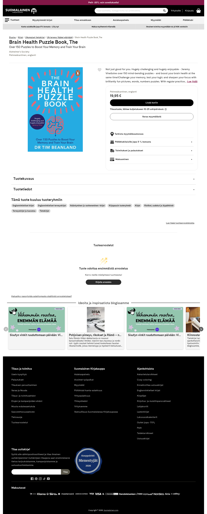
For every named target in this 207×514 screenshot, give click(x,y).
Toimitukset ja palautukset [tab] (129, 150)
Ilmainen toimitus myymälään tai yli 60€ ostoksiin (167, 27)
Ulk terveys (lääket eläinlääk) (60, 37)
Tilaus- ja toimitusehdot (23, 395)
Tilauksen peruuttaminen (24, 385)
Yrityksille (176, 10)
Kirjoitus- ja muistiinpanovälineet (154, 401)
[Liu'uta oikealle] (201, 329)
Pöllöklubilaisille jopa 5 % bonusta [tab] (133, 141)
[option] (40, 27)
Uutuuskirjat (143, 438)
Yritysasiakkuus (82, 395)
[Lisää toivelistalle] (99, 69)
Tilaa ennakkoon (82, 20)
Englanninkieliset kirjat (23, 205)
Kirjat (20, 37)
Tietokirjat (44, 211)
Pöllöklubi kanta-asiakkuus (88, 390)
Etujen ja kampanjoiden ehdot (26, 401)
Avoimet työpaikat (84, 379)
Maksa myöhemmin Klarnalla (103, 27)
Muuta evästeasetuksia (23, 406)
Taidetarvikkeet (145, 433)
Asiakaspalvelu (121, 20)
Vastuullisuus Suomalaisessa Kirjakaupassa (96, 411)
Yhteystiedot (81, 401)
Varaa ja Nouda (19, 390)
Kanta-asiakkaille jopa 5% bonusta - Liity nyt (40, 27)
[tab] (103, 179)
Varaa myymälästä (151, 116)
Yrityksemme (80, 406)
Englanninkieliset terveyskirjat (52, 205)
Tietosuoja (16, 417)
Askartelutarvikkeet (147, 374)
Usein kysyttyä (19, 374)
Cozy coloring (144, 379)
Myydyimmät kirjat (42, 20)
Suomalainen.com (111, 510)
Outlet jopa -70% (146, 422)
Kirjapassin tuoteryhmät (120, 205)
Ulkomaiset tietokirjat (35, 37)
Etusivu (12, 37)
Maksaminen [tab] (122, 159)
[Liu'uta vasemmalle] (6, 329)
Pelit (139, 427)
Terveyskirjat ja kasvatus (24, 211)
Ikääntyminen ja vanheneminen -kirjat (87, 205)
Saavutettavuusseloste (23, 411)
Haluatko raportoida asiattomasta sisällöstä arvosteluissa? (41, 296)
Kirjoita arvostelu (103, 282)
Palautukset (17, 379)
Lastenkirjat (143, 411)
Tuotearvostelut (19, 422)
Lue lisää (192, 81)
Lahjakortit (142, 406)
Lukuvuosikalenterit (147, 417)
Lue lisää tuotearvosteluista (180, 223)
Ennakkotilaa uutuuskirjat (150, 385)
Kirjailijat (141, 395)
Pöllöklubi (188, 20)
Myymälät (156, 20)
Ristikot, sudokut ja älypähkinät (158, 205)
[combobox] (131, 10)
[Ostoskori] (198, 10)
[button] (12, 20)
